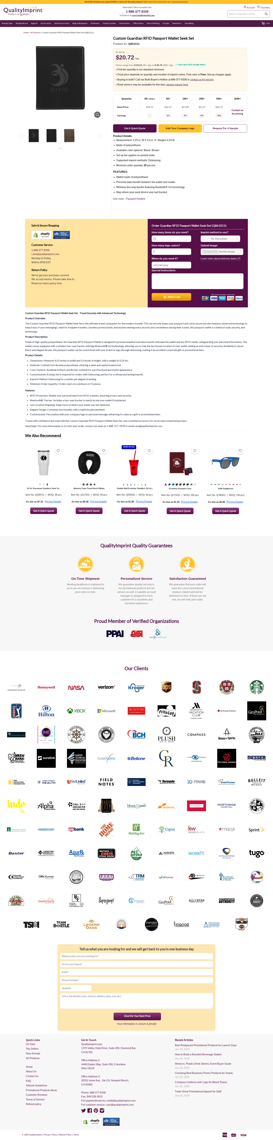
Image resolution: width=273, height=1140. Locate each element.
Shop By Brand (22, 23)
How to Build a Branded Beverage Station (198, 1054)
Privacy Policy (50, 1135)
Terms (76, 1135)
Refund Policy (65, 1135)
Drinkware (95, 23)
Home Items (124, 23)
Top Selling (189, 23)
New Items (176, 23)
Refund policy (33, 1104)
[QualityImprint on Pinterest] (96, 1111)
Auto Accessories (61, 23)
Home (29, 1067)
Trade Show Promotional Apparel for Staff (198, 1091)
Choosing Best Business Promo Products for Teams (204, 1073)
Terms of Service (35, 1099)
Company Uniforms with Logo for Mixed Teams (201, 1082)
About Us (31, 1071)
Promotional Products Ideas (41, 1090)
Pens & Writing (153, 23)
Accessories (46, 23)
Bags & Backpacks (80, 23)
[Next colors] (99, 135)
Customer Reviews (36, 1094)
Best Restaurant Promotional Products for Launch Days (206, 1045)
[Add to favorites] (58, 450)
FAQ (28, 1081)
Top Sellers (32, 1048)
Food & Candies (109, 23)
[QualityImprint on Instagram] (102, 1111)
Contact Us (32, 1076)
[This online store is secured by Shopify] (41, 235)
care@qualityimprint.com (143, 15)
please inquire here (177, 84)
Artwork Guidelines (36, 1085)
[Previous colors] (21, 135)
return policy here (52, 283)
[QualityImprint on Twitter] (83, 1111)
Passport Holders (135, 198)
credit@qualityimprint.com (121, 1100)
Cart (268, 23)
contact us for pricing (201, 79)
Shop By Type (7, 23)
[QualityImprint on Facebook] (89, 1111)
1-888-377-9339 (137, 11)
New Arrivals (33, 1053)
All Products (32, 1058)
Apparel (34, 23)
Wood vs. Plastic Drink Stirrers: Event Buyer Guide (203, 1063)
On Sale (166, 23)
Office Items (138, 23)
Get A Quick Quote (43, 510)
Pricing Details (53, 501)
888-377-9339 (98, 1092)
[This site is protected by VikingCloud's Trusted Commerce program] (61, 235)
